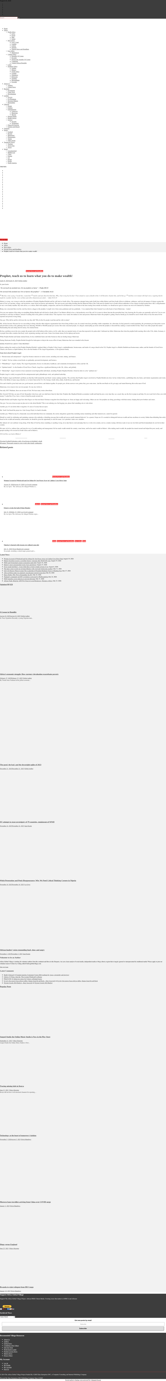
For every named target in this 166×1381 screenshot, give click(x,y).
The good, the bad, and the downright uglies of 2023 (20, 765)
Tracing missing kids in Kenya (12, 1086)
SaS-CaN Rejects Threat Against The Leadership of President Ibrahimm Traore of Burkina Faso (33, 571)
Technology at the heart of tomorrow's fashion (18, 1136)
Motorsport (11, 135)
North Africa (8, 12)
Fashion (10, 108)
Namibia (14, 78)
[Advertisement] (83, 224)
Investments (11, 90)
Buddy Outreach (9, 975)
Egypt (13, 35)
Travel (10, 147)
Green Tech (11, 92)
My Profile (7, 1365)
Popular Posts (5, 987)
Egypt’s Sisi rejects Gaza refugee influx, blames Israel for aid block (77, 981)
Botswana (15, 77)
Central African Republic (19, 63)
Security (14, 121)
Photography (11, 137)
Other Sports (11, 140)
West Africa (11, 40)
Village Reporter (18, 1041)
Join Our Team (8, 1348)
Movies (14, 115)
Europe (10, 156)
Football (10, 132)
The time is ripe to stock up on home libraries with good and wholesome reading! (28, 569)
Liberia (14, 46)
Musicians (15, 113)
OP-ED (10, 97)
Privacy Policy (8, 1356)
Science (10, 120)
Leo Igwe (27, 484)
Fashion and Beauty (14, 127)
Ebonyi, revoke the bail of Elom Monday (17, 508)
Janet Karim (28, 826)
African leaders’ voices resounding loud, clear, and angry (22, 950)
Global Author (22, 281)
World (6, 4)
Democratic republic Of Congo (21, 59)
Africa (6, 30)
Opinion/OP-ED (6, 584)
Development (12, 94)
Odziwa (6, 977)
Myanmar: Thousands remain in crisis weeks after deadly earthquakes (21, 443)
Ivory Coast (15, 42)
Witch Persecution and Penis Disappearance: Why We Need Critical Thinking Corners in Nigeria (38, 881)
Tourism (10, 144)
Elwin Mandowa (17, 549)
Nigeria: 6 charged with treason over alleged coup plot (21, 545)
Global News (12, 87)
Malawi (14, 70)
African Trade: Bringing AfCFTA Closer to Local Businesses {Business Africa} (28, 581)
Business (6, 89)
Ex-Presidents (12, 99)
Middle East (11, 152)
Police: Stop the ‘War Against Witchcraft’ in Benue (26, 977)
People (10, 106)
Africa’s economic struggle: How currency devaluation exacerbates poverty (29, 674)
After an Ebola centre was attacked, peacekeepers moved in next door (25, 573)
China (9, 154)
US (9, 158)
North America (12, 163)
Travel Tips (11, 146)
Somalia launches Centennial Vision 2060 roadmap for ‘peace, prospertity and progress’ (42, 975)
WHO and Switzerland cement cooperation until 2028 (20, 563)
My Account (8, 1367)
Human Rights (12, 116)
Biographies (11, 102)
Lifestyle (7, 11)
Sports (6, 130)
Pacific (10, 161)
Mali (13, 37)
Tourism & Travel (9, 142)
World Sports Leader (10, 1350)
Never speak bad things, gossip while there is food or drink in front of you (26, 567)
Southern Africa (9, 14)
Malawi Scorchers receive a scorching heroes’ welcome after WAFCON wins (27, 561)
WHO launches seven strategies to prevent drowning (19, 579)
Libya (13, 34)
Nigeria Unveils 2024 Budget (43, 983)
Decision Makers (13, 101)
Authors (10, 85)
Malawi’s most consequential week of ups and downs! (20, 565)
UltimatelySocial (96, 1380)
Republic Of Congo (18, 56)
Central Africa (8, 6)
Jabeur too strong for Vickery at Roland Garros (28, 979)
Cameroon (15, 61)
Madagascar (15, 53)
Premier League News (10, 1352)
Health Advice (12, 118)
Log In (6, 1363)
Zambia (14, 68)
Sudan (13, 39)
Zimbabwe (15, 75)
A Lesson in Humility (8, 612)
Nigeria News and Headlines (20, 49)
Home (6, 28)
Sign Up (6, 1369)
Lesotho (14, 73)
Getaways (15, 111)
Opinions (6, 128)
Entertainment (12, 109)
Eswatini (14, 82)
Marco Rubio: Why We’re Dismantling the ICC (18, 575)
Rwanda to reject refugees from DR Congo (17, 1287)
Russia (10, 159)
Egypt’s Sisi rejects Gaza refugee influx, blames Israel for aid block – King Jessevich (29, 981)
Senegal (14, 47)
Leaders (6, 9)
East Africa (7, 7)
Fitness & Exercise (13, 125)
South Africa (15, 71)
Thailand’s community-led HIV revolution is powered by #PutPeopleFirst (26, 577)
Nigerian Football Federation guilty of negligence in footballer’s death (21, 441)
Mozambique (16, 80)
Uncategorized (12, 151)
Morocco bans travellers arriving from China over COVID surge (25, 1202)
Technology (15, 123)
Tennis (10, 139)
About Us (7, 84)
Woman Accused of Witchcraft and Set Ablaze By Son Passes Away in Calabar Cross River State (35, 480)
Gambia (14, 44)
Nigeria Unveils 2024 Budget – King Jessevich (18, 983)
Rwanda (14, 58)
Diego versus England (8, 1244)
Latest (9, 65)
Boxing (10, 133)
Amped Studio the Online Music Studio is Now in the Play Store (25, 1037)
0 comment (33, 484)
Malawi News (8, 1354)
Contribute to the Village (11, 1346)
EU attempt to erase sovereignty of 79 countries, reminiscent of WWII (27, 822)
